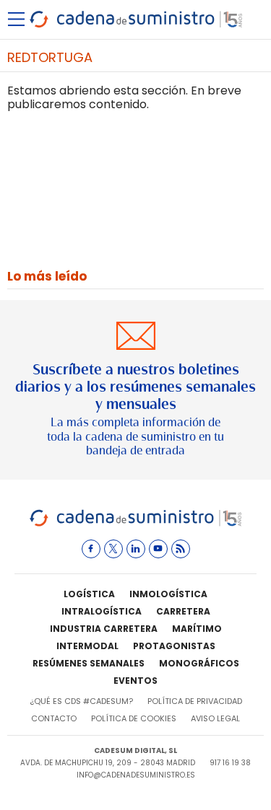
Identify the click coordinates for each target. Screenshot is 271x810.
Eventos (135, 680)
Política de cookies (133, 718)
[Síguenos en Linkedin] (136, 549)
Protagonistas (174, 646)
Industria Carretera (104, 628)
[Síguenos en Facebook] (91, 549)
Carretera (183, 611)
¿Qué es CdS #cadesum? (81, 701)
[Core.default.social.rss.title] (180, 549)
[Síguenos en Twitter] (113, 549)
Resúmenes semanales (89, 663)
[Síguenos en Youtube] (158, 549)
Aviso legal (215, 718)
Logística (89, 594)
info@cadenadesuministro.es (136, 775)
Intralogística (101, 611)
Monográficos (199, 663)
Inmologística (168, 594)
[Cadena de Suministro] (135, 524)
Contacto (54, 718)
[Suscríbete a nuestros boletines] (135, 390)
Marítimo (197, 628)
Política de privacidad (194, 701)
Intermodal (87, 646)
